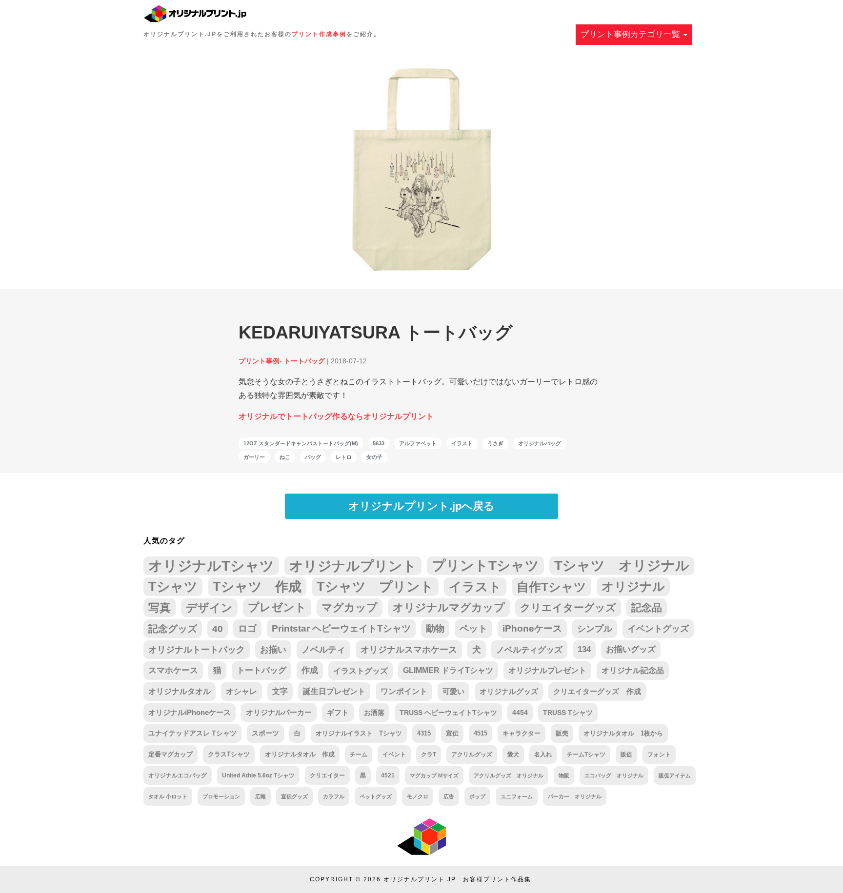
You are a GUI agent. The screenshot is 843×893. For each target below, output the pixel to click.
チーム (358, 754)
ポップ (477, 796)
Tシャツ (173, 586)
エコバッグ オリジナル (613, 775)
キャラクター (521, 733)
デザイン (209, 607)
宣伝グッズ (294, 796)
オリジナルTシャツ (211, 565)
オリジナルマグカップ (449, 607)
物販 (564, 775)
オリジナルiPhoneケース (189, 712)
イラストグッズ (360, 670)
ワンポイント (404, 691)
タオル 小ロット (167, 796)
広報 (260, 796)
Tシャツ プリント (375, 586)
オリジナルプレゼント (547, 670)
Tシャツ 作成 (257, 586)
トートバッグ (261, 670)
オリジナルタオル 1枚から (623, 733)
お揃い (273, 650)
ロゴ (247, 628)
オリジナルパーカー (279, 712)
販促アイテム (675, 775)
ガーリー (254, 457)
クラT (428, 754)
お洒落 (374, 712)
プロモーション (221, 796)
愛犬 (513, 754)
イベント (394, 754)
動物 (435, 628)
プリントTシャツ (485, 565)
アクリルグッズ (471, 754)
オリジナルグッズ (509, 691)
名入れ (543, 754)
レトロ (344, 457)
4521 (388, 775)
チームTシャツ (586, 754)
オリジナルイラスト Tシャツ (359, 733)
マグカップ (349, 607)
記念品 (646, 607)
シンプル (594, 629)
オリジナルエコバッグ (177, 775)
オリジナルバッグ (539, 443)
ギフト (338, 712)
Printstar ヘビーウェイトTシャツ (341, 628)
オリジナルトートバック (196, 650)
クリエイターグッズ (568, 607)
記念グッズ (172, 628)
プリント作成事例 (319, 34)
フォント (659, 754)
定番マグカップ (170, 754)
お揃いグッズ (631, 649)
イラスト (462, 443)
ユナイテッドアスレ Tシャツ (192, 733)
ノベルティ (323, 650)
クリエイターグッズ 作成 (597, 691)
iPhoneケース (532, 628)
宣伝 (452, 733)
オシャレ (241, 691)
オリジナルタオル (179, 691)
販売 (562, 733)
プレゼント (277, 607)
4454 (520, 712)
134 (584, 649)
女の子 (374, 457)
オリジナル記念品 (633, 670)
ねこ (285, 457)
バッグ (313, 457)
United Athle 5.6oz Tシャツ (258, 775)
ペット (473, 628)
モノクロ (417, 796)
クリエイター (327, 775)
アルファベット (418, 443)
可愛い (453, 691)
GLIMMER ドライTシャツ (448, 670)
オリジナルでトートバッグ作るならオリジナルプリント (336, 416)
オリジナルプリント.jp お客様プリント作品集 (457, 879)
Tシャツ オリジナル (621, 565)
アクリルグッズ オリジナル (508, 775)
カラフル (333, 796)
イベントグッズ (658, 629)
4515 (480, 733)
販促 (626, 754)
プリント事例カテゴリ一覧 (631, 34)
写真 (159, 607)
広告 (448, 796)
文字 (280, 691)
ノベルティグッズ (529, 650)
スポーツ (265, 733)
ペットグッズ (376, 796)
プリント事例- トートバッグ (282, 361)
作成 (309, 670)
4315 (424, 733)
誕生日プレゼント (334, 691)
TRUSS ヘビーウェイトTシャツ (448, 712)
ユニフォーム (517, 796)
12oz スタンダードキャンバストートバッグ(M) (300, 443)
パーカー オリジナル (575, 796)
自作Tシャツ (551, 587)
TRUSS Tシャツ (568, 712)
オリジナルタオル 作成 (300, 754)
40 (217, 628)
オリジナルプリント (353, 566)
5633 (378, 443)
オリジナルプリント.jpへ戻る (421, 506)
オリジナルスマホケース (409, 650)
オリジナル (633, 586)
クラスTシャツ (229, 754)
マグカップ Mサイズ (434, 775)
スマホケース (173, 670)
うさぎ (495, 443)
